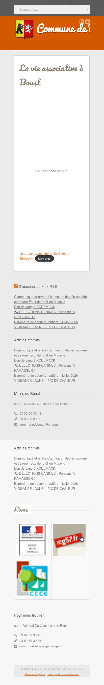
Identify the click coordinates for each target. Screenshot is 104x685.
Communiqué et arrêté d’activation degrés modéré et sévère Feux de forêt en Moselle (50, 299)
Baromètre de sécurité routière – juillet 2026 (46, 321)
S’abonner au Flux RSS (38, 286)
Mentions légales (34, 674)
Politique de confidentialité (63, 674)
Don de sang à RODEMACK (34, 306)
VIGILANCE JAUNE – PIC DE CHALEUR (44, 326)
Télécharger (44, 258)
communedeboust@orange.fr (40, 424)
